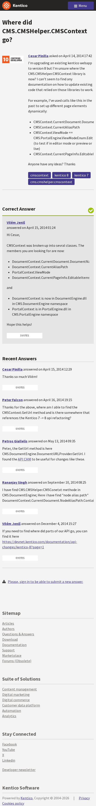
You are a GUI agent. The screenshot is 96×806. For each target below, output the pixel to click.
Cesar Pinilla (38, 56)
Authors (8, 628)
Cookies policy (13, 803)
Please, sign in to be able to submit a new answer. (45, 581)
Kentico (27, 798)
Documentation (14, 644)
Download (10, 639)
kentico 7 (81, 175)
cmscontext (39, 175)
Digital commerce (16, 700)
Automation (11, 710)
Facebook (9, 744)
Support (8, 650)
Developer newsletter (18, 769)
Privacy (84, 798)
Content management (19, 689)
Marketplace (11, 655)
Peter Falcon (12, 400)
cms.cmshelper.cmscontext (51, 182)
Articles (8, 623)
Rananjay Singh (14, 482)
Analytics (9, 716)
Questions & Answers (18, 634)
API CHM (24, 459)
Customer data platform (21, 705)
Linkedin (8, 760)
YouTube (8, 749)
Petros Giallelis (14, 441)
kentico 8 (61, 175)
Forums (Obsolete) (16, 661)
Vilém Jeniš (16, 222)
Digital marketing (16, 694)
